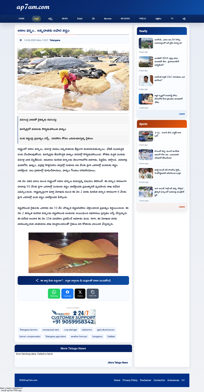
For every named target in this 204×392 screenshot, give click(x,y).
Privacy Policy (130, 380)
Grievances (173, 380)
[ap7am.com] (33, 7)
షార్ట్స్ (50, 19)
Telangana (55, 40)
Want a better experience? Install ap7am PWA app (11, 389)
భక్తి (184, 19)
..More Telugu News (117, 362)
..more (181, 113)
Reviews (125, 19)
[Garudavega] (73, 316)
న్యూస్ (36, 19)
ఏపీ (93, 19)
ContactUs (159, 380)
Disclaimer (145, 380)
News (65, 19)
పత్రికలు (158, 19)
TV (172, 19)
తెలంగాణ (107, 19)
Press (142, 19)
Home (21, 19)
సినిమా (80, 19)
